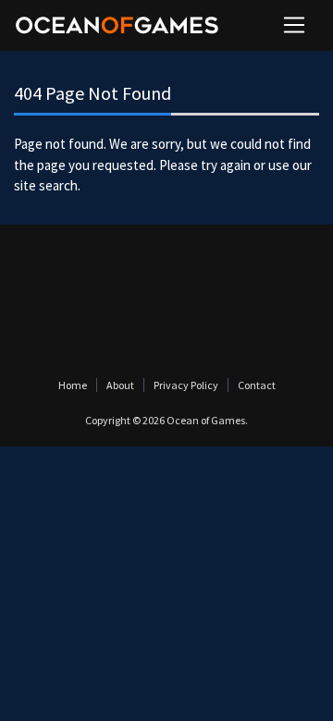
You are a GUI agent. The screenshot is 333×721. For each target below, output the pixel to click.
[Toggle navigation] (294, 25)
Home (72, 385)
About (120, 385)
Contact (257, 385)
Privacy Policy (186, 385)
